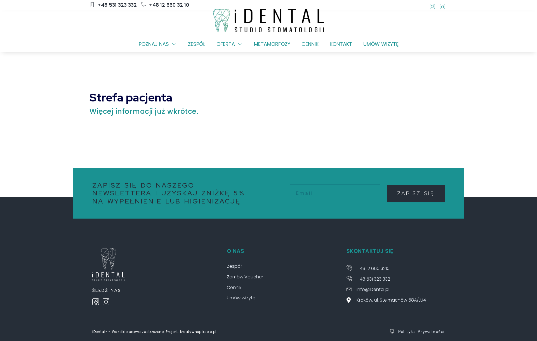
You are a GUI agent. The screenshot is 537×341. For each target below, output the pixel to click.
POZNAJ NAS (154, 44)
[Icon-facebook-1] (442, 6)
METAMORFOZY (272, 44)
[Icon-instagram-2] (432, 6)
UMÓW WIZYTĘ (381, 44)
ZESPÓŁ (196, 44)
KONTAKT (341, 44)
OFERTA (225, 44)
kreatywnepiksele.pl (198, 331)
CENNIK (310, 44)
